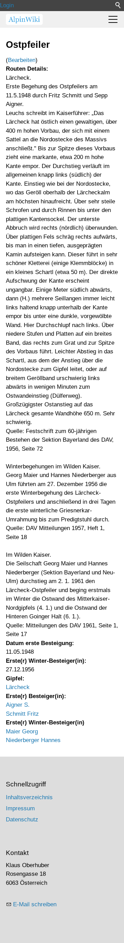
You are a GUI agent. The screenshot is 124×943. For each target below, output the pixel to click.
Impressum (20, 808)
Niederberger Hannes (33, 740)
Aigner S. (18, 705)
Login (7, 5)
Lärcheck (18, 687)
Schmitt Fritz (22, 714)
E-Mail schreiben (34, 904)
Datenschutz (22, 819)
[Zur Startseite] (24, 19)
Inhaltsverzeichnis (29, 797)
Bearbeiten (21, 60)
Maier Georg (22, 731)
